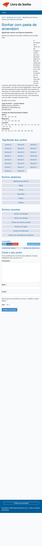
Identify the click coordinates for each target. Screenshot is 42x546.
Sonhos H (21, 152)
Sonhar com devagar (21, 214)
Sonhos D (8, 148)
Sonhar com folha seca (21, 231)
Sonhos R (21, 163)
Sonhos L (21, 156)
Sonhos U (21, 167)
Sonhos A (8, 145)
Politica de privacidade (21, 503)
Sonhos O (21, 160)
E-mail (4, 292)
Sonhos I (33, 152)
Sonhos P (33, 160)
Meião (21, 185)
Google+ (15, 244)
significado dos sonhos (14, 17)
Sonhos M (33, 156)
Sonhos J (8, 156)
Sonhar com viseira (9, 248)
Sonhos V (33, 167)
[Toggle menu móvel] (38, 12)
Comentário (6, 261)
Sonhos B (21, 145)
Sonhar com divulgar (21, 218)
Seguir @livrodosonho (33, 244)
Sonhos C (33, 145)
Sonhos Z (21, 171)
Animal (21, 190)
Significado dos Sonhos (21, 181)
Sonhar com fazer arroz (31, 248)
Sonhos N (8, 160)
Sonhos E (21, 148)
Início (3, 17)
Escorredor (21, 194)
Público (21, 198)
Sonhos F (33, 148)
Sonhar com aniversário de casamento (21, 235)
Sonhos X (8, 171)
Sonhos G (8, 152)
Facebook (9, 244)
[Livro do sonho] (17, 4)
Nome (4, 285)
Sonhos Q (8, 163)
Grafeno (21, 202)
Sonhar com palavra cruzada (21, 222)
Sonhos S (33, 163)
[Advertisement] (21, 60)
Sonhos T (8, 167)
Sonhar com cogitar (21, 226)
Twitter (4, 244)
